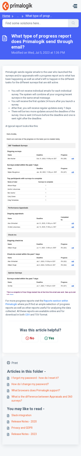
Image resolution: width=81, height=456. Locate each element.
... (18, 16)
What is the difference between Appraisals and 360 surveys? (41, 398)
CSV (27, 314)
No (32, 338)
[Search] (73, 23)
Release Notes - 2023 (24, 434)
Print (14, 363)
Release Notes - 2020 (24, 421)
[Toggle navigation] (75, 6)
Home (6, 16)
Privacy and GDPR (22, 427)
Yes (51, 338)
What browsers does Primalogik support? (35, 390)
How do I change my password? (30, 384)
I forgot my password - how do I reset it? (35, 377)
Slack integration (21, 415)
